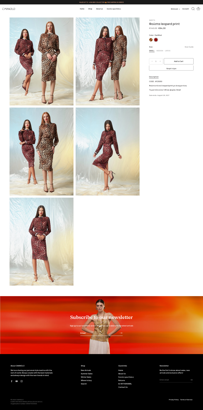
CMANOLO (19, 400)
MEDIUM (159, 51)
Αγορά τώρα (171, 68)
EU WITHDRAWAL (125, 384)
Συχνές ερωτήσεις (114, 9)
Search (84, 384)
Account (185, 9)
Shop (90, 9)
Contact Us (123, 387)
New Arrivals (86, 370)
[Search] (193, 9)
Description (154, 77)
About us (99, 9)
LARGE (167, 51)
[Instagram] (22, 381)
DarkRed (156, 40)
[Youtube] (17, 381)
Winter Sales (86, 377)
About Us (122, 373)
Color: (155, 35)
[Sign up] (191, 380)
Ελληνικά (174, 9)
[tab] (155, 77)
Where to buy (86, 380)
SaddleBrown (151, 40)
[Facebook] (12, 381)
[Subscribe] (121, 333)
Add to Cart (178, 61)
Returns (121, 380)
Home (82, 9)
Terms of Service (186, 400)
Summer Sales (87, 373)
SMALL (152, 51)
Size (171, 47)
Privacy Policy (174, 400)
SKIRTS (152, 20)
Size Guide (189, 47)
